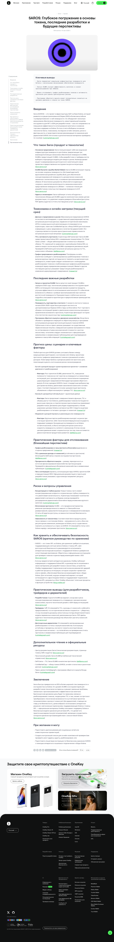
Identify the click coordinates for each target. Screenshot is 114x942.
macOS (77, 827)
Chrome (77, 838)
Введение (13, 80)
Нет (82, 750)
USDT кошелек (79, 894)
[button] (26, 3)
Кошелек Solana (79, 888)
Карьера (45, 886)
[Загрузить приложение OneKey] (110, 933)
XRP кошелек (78, 891)
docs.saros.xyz (41, 167)
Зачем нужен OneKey (65, 860)
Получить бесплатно (70, 783)
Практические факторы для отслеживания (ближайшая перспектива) (14, 107)
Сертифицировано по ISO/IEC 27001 (65, 894)
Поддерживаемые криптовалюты (96, 830)
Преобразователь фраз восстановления (98, 835)
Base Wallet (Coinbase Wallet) (97, 905)
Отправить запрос (96, 859)
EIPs (92, 838)
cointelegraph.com (68, 337)
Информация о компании (47, 882)
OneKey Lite (46, 835)
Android (77, 835)
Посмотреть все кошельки (80, 900)
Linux (76, 841)
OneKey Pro (46, 827)
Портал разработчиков (49, 856)
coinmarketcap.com (51, 138)
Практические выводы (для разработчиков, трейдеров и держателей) (17, 128)
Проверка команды (48, 901)
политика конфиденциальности (49, 893)
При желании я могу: (16, 142)
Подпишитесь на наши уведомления (55, 928)
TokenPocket (94, 895)
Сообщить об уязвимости (63, 903)
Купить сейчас (17, 781)
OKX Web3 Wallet (96, 901)
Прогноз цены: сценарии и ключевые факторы (16, 99)
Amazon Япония (63, 830)
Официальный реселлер (82, 868)
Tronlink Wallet (95, 892)
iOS (76, 833)
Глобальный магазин (65, 827)
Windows (77, 830)
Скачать (100, 3)
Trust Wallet (94, 911)
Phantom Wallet (95, 886)
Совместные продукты (81, 865)
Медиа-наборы (47, 889)
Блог (60, 868)
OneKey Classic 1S (48, 830)
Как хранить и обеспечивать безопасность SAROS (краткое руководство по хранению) (16, 119)
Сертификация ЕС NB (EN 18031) (65, 899)
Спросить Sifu (68, 805)
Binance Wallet (95, 898)
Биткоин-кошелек (80, 882)
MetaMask (94, 883)
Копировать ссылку (51, 750)
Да (88, 750)
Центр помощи (95, 856)
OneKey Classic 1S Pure (49, 833)
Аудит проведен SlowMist (63, 890)
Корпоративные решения (79, 856)
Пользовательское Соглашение (48, 897)
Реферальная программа (79, 861)
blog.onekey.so (59, 582)
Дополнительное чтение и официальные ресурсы (15, 135)
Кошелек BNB (79, 897)
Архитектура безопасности (63, 864)
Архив (65, 13)
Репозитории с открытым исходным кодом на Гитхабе (65, 885)
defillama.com (59, 251)
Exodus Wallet (95, 908)
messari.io (73, 271)
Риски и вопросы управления (15, 113)
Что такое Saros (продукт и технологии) (14, 84)
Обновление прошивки (98, 862)
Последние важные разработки (16, 94)
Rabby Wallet (95, 889)
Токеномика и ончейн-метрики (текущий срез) (16, 90)
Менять (93, 827)
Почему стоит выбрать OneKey (65, 856)
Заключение (13, 139)
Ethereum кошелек (80, 885)
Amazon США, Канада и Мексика (65, 833)
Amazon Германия (64, 837)
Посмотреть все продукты (47, 839)
